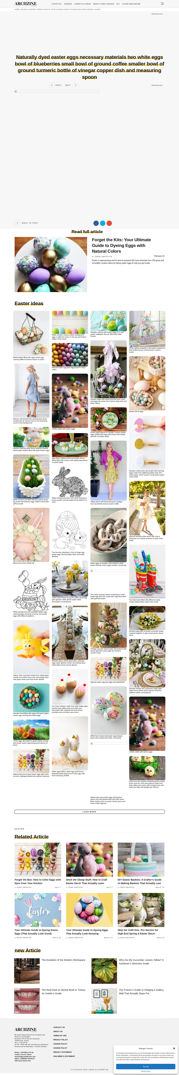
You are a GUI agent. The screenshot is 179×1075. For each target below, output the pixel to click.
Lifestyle (57, 4)
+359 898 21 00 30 (26, 1052)
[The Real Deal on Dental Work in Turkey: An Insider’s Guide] (27, 1001)
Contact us (59, 1027)
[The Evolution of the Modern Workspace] (27, 971)
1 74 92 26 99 (22, 1043)
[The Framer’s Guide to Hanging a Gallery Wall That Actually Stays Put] (104, 1001)
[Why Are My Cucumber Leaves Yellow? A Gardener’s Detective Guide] (104, 971)
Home (17, 9)
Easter (32, 9)
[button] (174, 1048)
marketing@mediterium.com (25, 1056)
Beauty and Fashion (103, 4)
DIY (118, 4)
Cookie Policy (60, 1048)
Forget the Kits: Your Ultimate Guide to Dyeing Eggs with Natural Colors (68, 9)
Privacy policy (60, 1040)
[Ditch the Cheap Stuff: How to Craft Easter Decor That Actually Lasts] (89, 860)
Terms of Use (59, 1036)
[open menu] (162, 4)
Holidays (24, 9)
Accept (146, 1067)
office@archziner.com (23, 1061)
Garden (68, 4)
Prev (58, 85)
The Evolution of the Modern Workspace (63, 960)
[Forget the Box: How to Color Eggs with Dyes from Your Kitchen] (38, 860)
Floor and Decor (131, 4)
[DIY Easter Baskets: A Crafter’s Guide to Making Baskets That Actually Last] (141, 860)
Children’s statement (64, 1056)
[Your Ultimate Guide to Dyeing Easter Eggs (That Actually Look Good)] (38, 910)
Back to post (29, 223)
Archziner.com (26, 4)
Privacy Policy (145, 1071)
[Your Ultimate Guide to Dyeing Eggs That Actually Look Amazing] (89, 910)
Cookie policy (60, 1044)
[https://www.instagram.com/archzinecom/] (145, 1039)
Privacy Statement (62, 1052)
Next (69, 85)
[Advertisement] (89, 32)
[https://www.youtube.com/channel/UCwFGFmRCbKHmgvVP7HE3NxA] (149, 1039)
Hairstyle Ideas (82, 4)
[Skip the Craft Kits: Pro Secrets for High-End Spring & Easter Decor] (141, 910)
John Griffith (103, 257)
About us (57, 1031)
